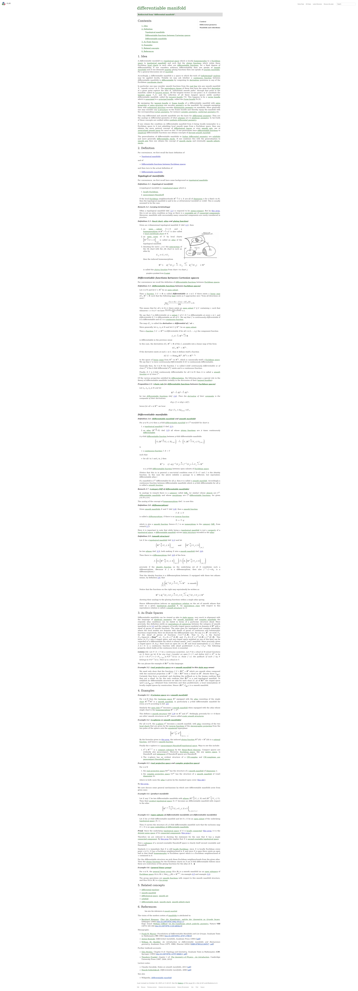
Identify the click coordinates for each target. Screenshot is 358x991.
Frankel (167, 273)
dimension (198, 199)
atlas (166, 221)
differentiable (167, 80)
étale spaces (188, 617)
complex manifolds (207, 620)
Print (197, 987)
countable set (191, 213)
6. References (148, 51)
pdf (198, 939)
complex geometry (189, 112)
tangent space (144, 95)
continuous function (202, 78)
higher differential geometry (195, 136)
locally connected (194, 831)
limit (174, 296)
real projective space (161, 667)
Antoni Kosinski (148, 939)
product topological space (160, 801)
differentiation (177, 378)
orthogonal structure (156, 107)
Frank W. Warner (149, 934)
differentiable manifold (163, 419)
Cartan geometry (161, 112)
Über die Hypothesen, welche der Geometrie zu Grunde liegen (190, 919)
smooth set (163, 896)
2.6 (174, 509)
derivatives (194, 80)
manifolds (172, 915)
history (180, 983)
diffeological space (150, 896)
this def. (201, 780)
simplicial (142, 133)
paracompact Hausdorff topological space (179, 746)
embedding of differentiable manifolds (172, 827)
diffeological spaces (183, 128)
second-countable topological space (203, 839)
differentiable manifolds (177, 489)
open (152, 827)
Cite (192, 987)
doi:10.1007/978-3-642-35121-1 (170, 922)
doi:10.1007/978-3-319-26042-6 (168, 926)
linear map (215, 294)
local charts (153, 65)
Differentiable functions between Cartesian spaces (167, 35)
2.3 (167, 430)
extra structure (156, 105)
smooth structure (161, 536)
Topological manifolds (155, 32)
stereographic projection (201, 726)
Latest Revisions (317, 4)
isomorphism (190, 524)
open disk (155, 708)
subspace (148, 843)
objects (209, 493)
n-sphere (160, 724)
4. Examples (147, 45)
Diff (161, 489)
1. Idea (145, 26)
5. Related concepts (150, 48)
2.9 (173, 714)
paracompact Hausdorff (153, 195)
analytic (168, 70)
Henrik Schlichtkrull (150, 970)
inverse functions (176, 726)
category (155, 489)
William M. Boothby (151, 942)
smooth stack (165, 902)
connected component (147, 839)
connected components (210, 213)
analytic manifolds (212, 70)
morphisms (177, 495)
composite (209, 396)
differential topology (150, 890)
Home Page (301, 4)
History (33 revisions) (183, 987)
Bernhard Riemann (150, 919)
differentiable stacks (166, 139)
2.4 (175, 396)
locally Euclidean (150, 192)
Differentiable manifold (161, 978)
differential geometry (202, 116)
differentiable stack (150, 902)
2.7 (147, 526)
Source (202, 987)
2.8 (173, 555)
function (150, 294)
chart (141, 702)
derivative (216, 88)
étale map (203, 667)
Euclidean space (212, 360)
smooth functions (170, 878)
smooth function (156, 485)
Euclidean (154, 199)
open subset (155, 229)
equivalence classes (173, 88)
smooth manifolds (152, 509)
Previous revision (152, 987)
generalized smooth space (149, 130)
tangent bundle (176, 97)
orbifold (145, 899)
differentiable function (157, 436)
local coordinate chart (154, 234)
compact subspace (166, 750)
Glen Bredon (147, 952)
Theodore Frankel (149, 957)
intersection (174, 247)
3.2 (208, 874)
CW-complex (192, 757)
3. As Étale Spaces (150, 42)
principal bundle (166, 99)
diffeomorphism (160, 505)
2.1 (172, 211)
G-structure (163, 110)
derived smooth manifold (199, 133)
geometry (180, 105)
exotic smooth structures (193, 716)
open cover (152, 237)
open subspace (211, 871)
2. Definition (147, 29)
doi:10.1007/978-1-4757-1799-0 (178, 936)
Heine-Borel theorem (191, 750)
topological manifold (156, 63)
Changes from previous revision (167, 987)
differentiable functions (187, 65)
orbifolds (216, 136)
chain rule (159, 384)
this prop (165, 839)
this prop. (216, 211)
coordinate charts (154, 82)
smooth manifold (187, 419)
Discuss (143, 987)
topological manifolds (198, 180)
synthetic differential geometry (182, 120)
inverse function (182, 516)
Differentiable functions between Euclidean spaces (164, 164)
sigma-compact (197, 211)
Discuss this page (328, 4)
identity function (163, 567)
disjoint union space (146, 833)
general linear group (161, 868)
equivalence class (192, 606)
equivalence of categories (179, 624)
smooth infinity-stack (181, 902)
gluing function (180, 221)
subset (174, 315)
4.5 (193, 874)
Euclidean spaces (211, 282)
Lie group (163, 880)
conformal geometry (207, 112)
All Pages (308, 4)
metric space (211, 752)
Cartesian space (158, 695)
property (212, 530)
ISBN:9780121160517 (200, 944)
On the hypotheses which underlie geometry (188, 924)
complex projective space (187, 763)
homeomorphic (200, 61)
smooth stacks (185, 141)
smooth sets (207, 128)
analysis (216, 76)
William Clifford (160, 924)
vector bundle (214, 97)
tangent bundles (204, 380)
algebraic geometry (200, 118)
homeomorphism (150, 231)
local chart (158, 221)
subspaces (161, 754)
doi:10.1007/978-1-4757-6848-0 (169, 954)
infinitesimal (206, 76)
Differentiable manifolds (156, 39)
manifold (169, 72)
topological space (171, 61)
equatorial (172, 728)
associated (149, 99)
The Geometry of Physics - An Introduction (190, 957)
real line (193, 86)
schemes (181, 118)
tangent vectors (162, 93)
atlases (149, 551)
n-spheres (155, 720)
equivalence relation (180, 603)
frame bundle (189, 99)
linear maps (158, 360)
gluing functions (193, 63)
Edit (138, 987)
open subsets (157, 815)
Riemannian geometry (183, 107)
